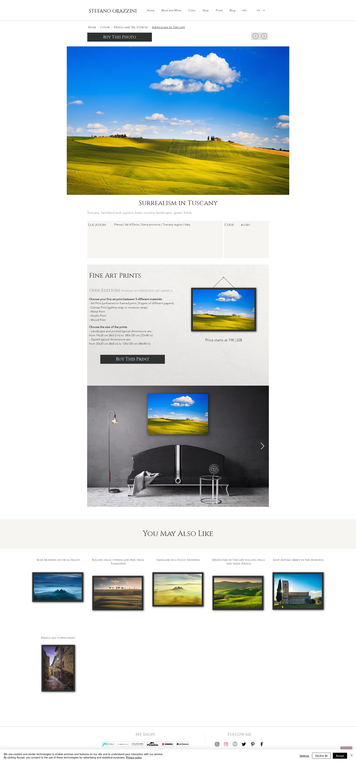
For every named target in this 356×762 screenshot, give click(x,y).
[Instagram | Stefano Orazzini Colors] (226, 744)
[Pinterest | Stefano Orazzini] (253, 744)
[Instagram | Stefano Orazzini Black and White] (217, 744)
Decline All (321, 756)
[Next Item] (262, 446)
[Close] (351, 755)
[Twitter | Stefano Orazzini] (244, 744)
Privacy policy (134, 757)
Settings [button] (304, 756)
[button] (205, 10)
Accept (340, 756)
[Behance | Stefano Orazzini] (235, 744)
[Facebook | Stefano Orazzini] (261, 744)
